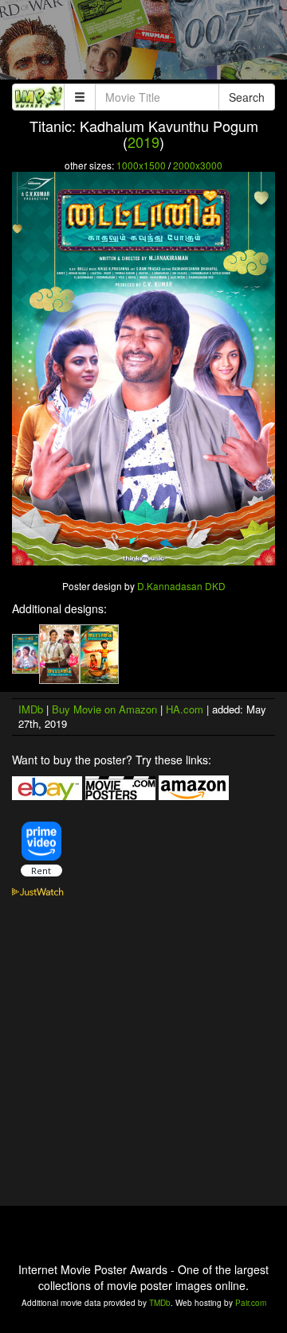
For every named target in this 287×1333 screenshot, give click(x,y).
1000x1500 (141, 165)
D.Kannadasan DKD (181, 586)
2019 (143, 141)
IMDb (30, 709)
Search (247, 97)
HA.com (184, 709)
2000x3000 (197, 165)
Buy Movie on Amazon (104, 709)
